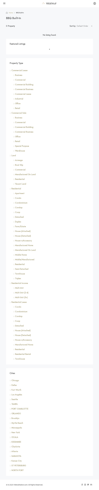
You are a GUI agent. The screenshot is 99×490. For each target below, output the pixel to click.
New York (15, 432)
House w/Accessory (23, 240)
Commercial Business (24, 89)
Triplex (18, 278)
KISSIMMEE (16, 442)
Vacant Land (20, 183)
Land (13, 155)
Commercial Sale (18, 113)
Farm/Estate (20, 226)
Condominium (21, 202)
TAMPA (14, 404)
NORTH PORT (17, 470)
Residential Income (19, 283)
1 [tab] (51, 50)
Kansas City (16, 460)
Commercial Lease (19, 70)
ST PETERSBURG (18, 465)
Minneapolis (16, 427)
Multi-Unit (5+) (21, 297)
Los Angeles (16, 394)
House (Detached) (23, 236)
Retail (17, 108)
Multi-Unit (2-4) (21, 292)
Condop (18, 207)
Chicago (15, 380)
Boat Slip (19, 165)
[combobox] (84, 26)
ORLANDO (16, 413)
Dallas (14, 385)
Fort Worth (16, 390)
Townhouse (20, 273)
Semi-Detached (21, 269)
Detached (19, 217)
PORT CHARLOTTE (19, 408)
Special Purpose (22, 146)
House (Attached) (23, 231)
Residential (20, 179)
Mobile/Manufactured (24, 259)
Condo (18, 198)
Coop (17, 212)
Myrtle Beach (17, 423)
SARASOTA (16, 456)
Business (18, 75)
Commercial (20, 79)
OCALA (14, 437)
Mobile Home (21, 254)
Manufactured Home (24, 245)
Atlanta (14, 451)
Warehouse (20, 150)
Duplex (18, 221)
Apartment (19, 193)
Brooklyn (15, 418)
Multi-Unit (19, 288)
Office (17, 103)
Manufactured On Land (25, 174)
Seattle (14, 399)
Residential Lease (19, 302)
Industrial (19, 98)
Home (11, 13)
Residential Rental (23, 354)
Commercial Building (24, 84)
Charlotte (15, 446)
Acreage (19, 160)
